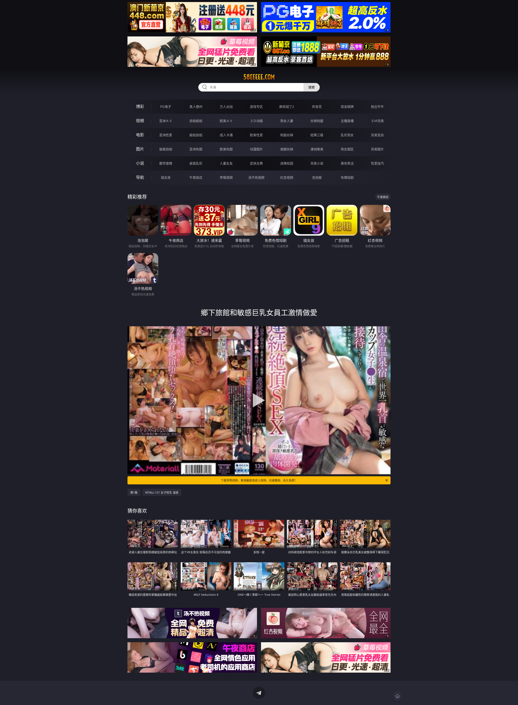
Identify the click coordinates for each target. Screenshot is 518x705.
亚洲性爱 (165, 135)
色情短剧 (347, 177)
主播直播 (347, 121)
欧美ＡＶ (226, 121)
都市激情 (165, 163)
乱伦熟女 (347, 135)
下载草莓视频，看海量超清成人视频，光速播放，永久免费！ (259, 480)
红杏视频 (286, 177)
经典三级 (316, 135)
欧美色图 (226, 149)
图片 (140, 149)
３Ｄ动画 (256, 121)
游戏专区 (256, 106)
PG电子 (165, 106)
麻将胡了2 (286, 106)
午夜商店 (195, 177)
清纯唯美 (316, 149)
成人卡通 (226, 135)
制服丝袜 (286, 135)
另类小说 (316, 163)
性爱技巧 (377, 163)
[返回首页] (397, 696)
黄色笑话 (347, 163)
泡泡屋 (317, 177)
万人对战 (226, 106)
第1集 (134, 492)
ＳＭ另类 (377, 121)
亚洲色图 (195, 149)
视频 (140, 120)
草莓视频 (226, 177)
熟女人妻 (286, 121)
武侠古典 (256, 163)
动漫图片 (256, 149)
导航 (140, 177)
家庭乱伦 (195, 163)
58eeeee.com (259, 77)
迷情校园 (286, 163)
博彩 (140, 106)
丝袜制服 (316, 121)
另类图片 (377, 149)
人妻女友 (226, 163)
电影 (140, 135)
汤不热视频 (256, 177)
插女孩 (166, 177)
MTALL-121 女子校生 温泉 (161, 492)
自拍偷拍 (195, 121)
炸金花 (317, 106)
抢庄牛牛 (377, 106)
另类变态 (377, 135)
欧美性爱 (256, 135)
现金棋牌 (347, 106)
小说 (140, 163)
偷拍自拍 (195, 135)
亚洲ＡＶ (165, 121)
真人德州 (195, 106)
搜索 (311, 87)
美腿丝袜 (286, 149)
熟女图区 (347, 149)
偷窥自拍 (165, 149)
